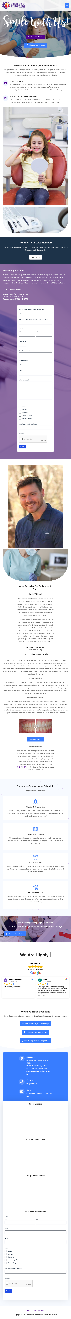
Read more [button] (7, 995)
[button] (35, 37)
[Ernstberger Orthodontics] (14, 5)
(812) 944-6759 (22, 767)
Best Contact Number (25, 351)
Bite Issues (25, 412)
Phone (6, 1238)
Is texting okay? (23, 360)
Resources (41, 1310)
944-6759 (33, 1084)
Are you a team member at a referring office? (31, 309)
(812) (28, 1084)
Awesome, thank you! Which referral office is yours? (34, 319)
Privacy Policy (31, 1310)
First (20, 331)
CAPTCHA (22, 434)
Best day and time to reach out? (28, 424)
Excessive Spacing (27, 415)
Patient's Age (22, 341)
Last (37, 331)
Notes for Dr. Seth (24, 380)
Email (20, 370)
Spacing (24, 407)
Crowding (24, 409)
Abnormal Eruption (27, 418)
